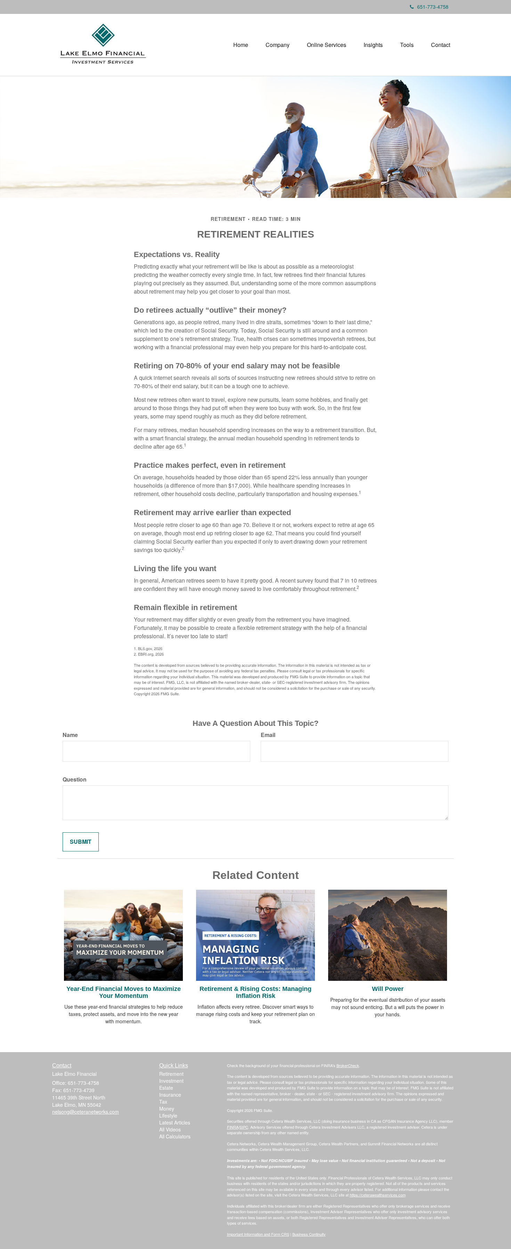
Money (166, 1108)
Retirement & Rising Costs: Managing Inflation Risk (255, 992)
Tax (163, 1101)
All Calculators (174, 1136)
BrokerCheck (347, 1065)
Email (268, 735)
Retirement (171, 1073)
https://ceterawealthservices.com (378, 1195)
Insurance (170, 1094)
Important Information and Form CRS (258, 1234)
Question (75, 779)
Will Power (388, 988)
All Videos (170, 1129)
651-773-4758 (432, 6)
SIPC (244, 1127)
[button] (277, 44)
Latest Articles (174, 1122)
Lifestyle (168, 1115)
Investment (171, 1080)
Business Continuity (309, 1234)
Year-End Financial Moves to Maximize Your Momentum (123, 992)
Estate (166, 1087)
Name (70, 735)
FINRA (232, 1127)
